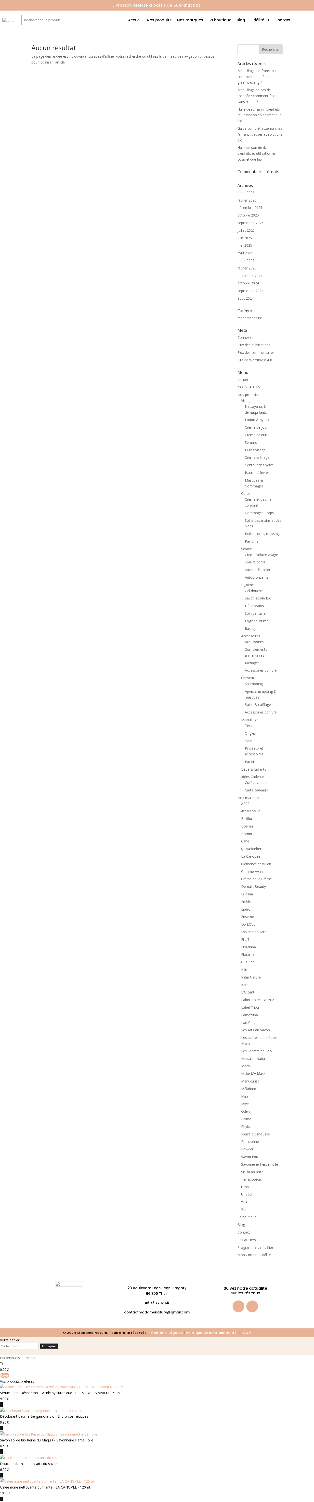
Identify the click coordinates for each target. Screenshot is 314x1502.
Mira (244, 1096)
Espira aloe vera (253, 931)
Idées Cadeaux (252, 776)
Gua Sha (247, 962)
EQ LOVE (248, 924)
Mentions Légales (167, 1332)
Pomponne (250, 1141)
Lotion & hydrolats (260, 419)
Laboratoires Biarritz (257, 999)
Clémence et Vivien (256, 864)
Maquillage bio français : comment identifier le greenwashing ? (256, 76)
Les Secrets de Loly (256, 1051)
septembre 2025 (250, 222)
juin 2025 (244, 238)
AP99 (245, 803)
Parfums (251, 541)
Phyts (245, 1126)
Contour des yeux (259, 465)
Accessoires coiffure (261, 670)
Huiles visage (255, 450)
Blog (241, 20)
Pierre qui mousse (255, 1134)
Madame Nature (254, 1058)
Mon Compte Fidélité (254, 1254)
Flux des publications (253, 345)
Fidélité (257, 20)
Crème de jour (256, 427)
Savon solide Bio (258, 598)
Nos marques (190, 20)
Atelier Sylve (250, 811)
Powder (247, 1149)
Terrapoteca (251, 1179)
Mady (245, 1066)
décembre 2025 (249, 207)
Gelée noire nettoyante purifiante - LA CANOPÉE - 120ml (45, 1487)
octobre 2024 (248, 283)
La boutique (220, 20)
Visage (246, 400)
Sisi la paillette (252, 1172)
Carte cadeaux (256, 790)
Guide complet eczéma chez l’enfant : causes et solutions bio (259, 134)
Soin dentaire (255, 613)
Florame (247, 954)
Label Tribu (250, 1007)
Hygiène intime (256, 621)
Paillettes (252, 761)
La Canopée (250, 856)
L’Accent (247, 992)
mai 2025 (244, 245)
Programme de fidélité (255, 1247)
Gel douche (254, 590)
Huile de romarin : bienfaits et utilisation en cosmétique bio (259, 115)
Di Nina (247, 894)
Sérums (251, 442)
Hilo (244, 969)
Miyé (245, 1103)
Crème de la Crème (256, 879)
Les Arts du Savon (255, 1030)
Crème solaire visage (261, 554)
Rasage (251, 628)
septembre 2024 (250, 290)
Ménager (252, 663)
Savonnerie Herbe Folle (259, 1164)
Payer (4, 1375)
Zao (244, 1209)
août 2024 (245, 298)
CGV (247, 1332)
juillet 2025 (246, 230)
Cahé (245, 841)
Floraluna (248, 947)
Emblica (247, 901)
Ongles (250, 733)
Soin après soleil (258, 569)
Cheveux (248, 677)
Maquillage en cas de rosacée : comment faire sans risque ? (256, 96)
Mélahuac (249, 1088)
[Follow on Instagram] (252, 1306)
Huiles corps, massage (263, 533)
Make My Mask (253, 1073)
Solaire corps (255, 562)
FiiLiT (245, 939)
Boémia (247, 826)
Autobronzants (256, 577)
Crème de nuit (256, 435)
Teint (249, 725)
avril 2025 (245, 253)
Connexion (245, 337)
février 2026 (246, 200)
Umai (245, 1186)
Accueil (135, 20)
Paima (246, 1119)
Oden (245, 1111)
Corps (245, 493)
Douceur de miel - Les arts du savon (29, 1463)
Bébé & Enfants (253, 769)
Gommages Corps (259, 512)
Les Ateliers (246, 1239)
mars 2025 (245, 260)
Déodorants (254, 605)
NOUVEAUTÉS (248, 387)
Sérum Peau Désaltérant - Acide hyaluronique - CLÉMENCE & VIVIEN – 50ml (60, 1392)
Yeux (248, 740)
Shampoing (254, 683)
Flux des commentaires (256, 352)
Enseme (247, 916)
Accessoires (250, 636)
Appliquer (49, 1346)
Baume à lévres (257, 472)
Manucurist (250, 1081)
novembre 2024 (249, 275)
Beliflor (246, 818)
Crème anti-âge (257, 457)
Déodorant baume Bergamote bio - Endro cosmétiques (44, 1416)
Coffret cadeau (256, 782)
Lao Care (248, 1022)
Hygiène (247, 585)
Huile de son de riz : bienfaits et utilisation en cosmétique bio (256, 153)
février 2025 (246, 268)
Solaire (246, 549)
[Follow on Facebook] (238, 1306)
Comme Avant (252, 871)
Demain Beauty (253, 886)
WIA (244, 1202)
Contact (283, 20)
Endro (245, 909)
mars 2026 (245, 192)
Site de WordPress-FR (254, 360)
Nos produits (159, 20)
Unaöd (246, 1194)
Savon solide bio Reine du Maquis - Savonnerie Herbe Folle (46, 1440)
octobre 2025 (248, 215)
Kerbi (245, 984)
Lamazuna (249, 1015)
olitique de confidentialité (213, 1332)
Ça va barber (251, 848)
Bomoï (246, 833)
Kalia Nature (251, 977)
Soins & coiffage (258, 704)
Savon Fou (249, 1156)
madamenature (249, 318)
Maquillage (249, 719)
